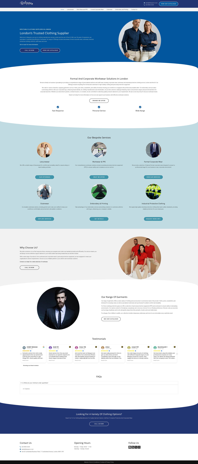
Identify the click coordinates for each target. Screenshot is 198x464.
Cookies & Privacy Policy (107, 462)
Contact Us (134, 9)
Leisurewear (70, 9)
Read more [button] (25, 360)
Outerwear (109, 9)
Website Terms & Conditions (91, 462)
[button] (177, 354)
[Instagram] (139, 447)
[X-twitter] (136, 447)
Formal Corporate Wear (97, 9)
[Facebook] (129, 447)
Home (62, 9)
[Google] (133, 447)
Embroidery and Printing (121, 9)
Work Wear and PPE (82, 9)
